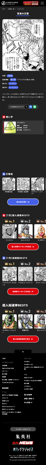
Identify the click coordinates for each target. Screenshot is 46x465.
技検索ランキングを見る (22, 291)
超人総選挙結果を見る (21, 339)
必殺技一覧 (11, 9)
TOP (3, 9)
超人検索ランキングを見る (21, 246)
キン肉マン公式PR (22, 429)
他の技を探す (21, 202)
